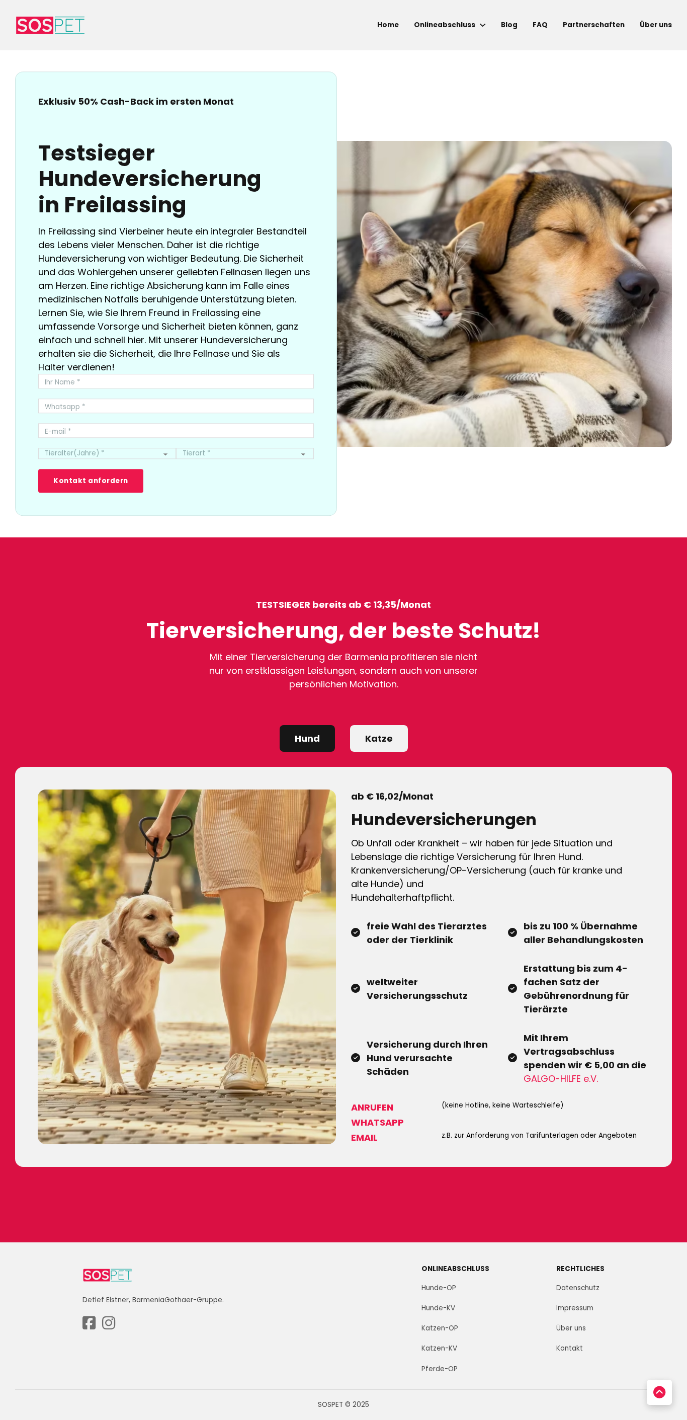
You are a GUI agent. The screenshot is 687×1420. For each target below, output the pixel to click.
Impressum (574, 1308)
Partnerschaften (594, 25)
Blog (509, 25)
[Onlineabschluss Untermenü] (482, 25)
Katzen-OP (439, 1328)
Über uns (656, 25)
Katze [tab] (379, 738)
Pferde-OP (439, 1369)
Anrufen (372, 1107)
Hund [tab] (307, 738)
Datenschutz (577, 1288)
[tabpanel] (343, 966)
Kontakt (569, 1348)
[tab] (307, 738)
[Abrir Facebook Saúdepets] (89, 1323)
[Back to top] (659, 1392)
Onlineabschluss (444, 25)
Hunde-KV (438, 1308)
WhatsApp (377, 1122)
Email (364, 1137)
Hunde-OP (438, 1288)
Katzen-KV (439, 1348)
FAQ (540, 25)
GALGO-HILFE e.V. (561, 1078)
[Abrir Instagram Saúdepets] (108, 1323)
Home (388, 25)
